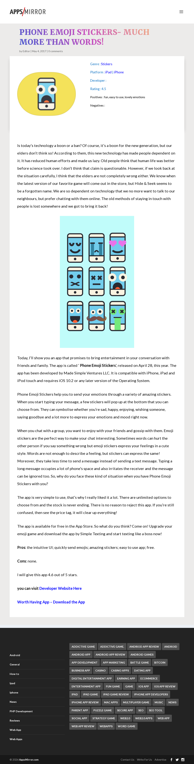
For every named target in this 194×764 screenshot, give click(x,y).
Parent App (80, 710)
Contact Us (127, 759)
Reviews (15, 720)
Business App (81, 670)
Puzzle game (102, 710)
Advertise (160, 759)
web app (164, 718)
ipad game (90, 694)
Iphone (14, 692)
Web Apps (16, 739)
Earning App (126, 678)
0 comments (55, 51)
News (13, 701)
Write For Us (144, 759)
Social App (79, 718)
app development (85, 662)
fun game (113, 686)
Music (159, 702)
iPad (108, 72)
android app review (110, 654)
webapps (106, 726)
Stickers (106, 64)
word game (126, 726)
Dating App (142, 670)
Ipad (12, 683)
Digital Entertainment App (92, 678)
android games (142, 654)
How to (14, 673)
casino (100, 670)
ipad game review (116, 694)
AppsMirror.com (28, 759)
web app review (83, 726)
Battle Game (139, 662)
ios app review (164, 686)
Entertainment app (86, 686)
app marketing (114, 662)
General (15, 664)
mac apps (111, 702)
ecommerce (149, 678)
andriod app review (144, 646)
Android (15, 655)
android (170, 646)
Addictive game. (112, 646)
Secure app (125, 710)
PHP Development (21, 711)
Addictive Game (83, 646)
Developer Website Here (60, 588)
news (172, 702)
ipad (75, 694)
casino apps (120, 670)
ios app (143, 686)
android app (81, 654)
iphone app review (85, 702)
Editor (26, 51)
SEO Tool (155, 710)
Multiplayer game (136, 702)
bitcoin (159, 662)
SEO (141, 710)
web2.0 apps (143, 718)
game (129, 686)
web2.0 (125, 718)
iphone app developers (151, 694)
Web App (15, 729)
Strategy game (103, 718)
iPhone (119, 72)
